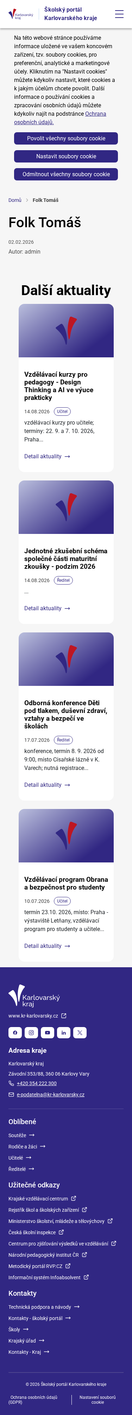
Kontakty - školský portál (35, 1318)
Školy (14, 1329)
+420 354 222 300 (37, 1083)
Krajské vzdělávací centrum (38, 1199)
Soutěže (17, 1135)
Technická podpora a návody (39, 1307)
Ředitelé (17, 1169)
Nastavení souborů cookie (98, 1400)
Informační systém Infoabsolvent (44, 1277)
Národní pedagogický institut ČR (43, 1255)
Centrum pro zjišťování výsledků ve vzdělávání (58, 1244)
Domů (14, 200)
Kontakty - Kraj (24, 1352)
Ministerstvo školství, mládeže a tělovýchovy (56, 1221)
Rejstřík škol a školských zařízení (43, 1210)
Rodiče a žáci (22, 1146)
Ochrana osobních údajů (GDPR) (32, 1400)
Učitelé (15, 1158)
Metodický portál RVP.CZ (35, 1266)
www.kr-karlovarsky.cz (33, 1016)
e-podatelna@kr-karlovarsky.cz (50, 1094)
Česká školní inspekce (32, 1232)
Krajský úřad (22, 1341)
